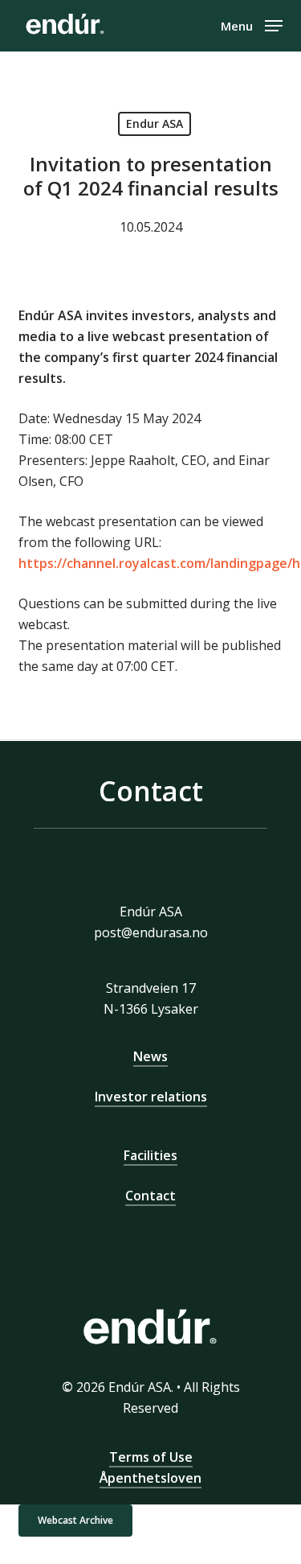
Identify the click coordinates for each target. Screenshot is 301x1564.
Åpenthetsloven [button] (150, 1478)
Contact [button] (150, 1195)
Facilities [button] (150, 1155)
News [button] (150, 1056)
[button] (252, 24)
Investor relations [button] (151, 1096)
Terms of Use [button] (151, 1457)
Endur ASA (154, 123)
